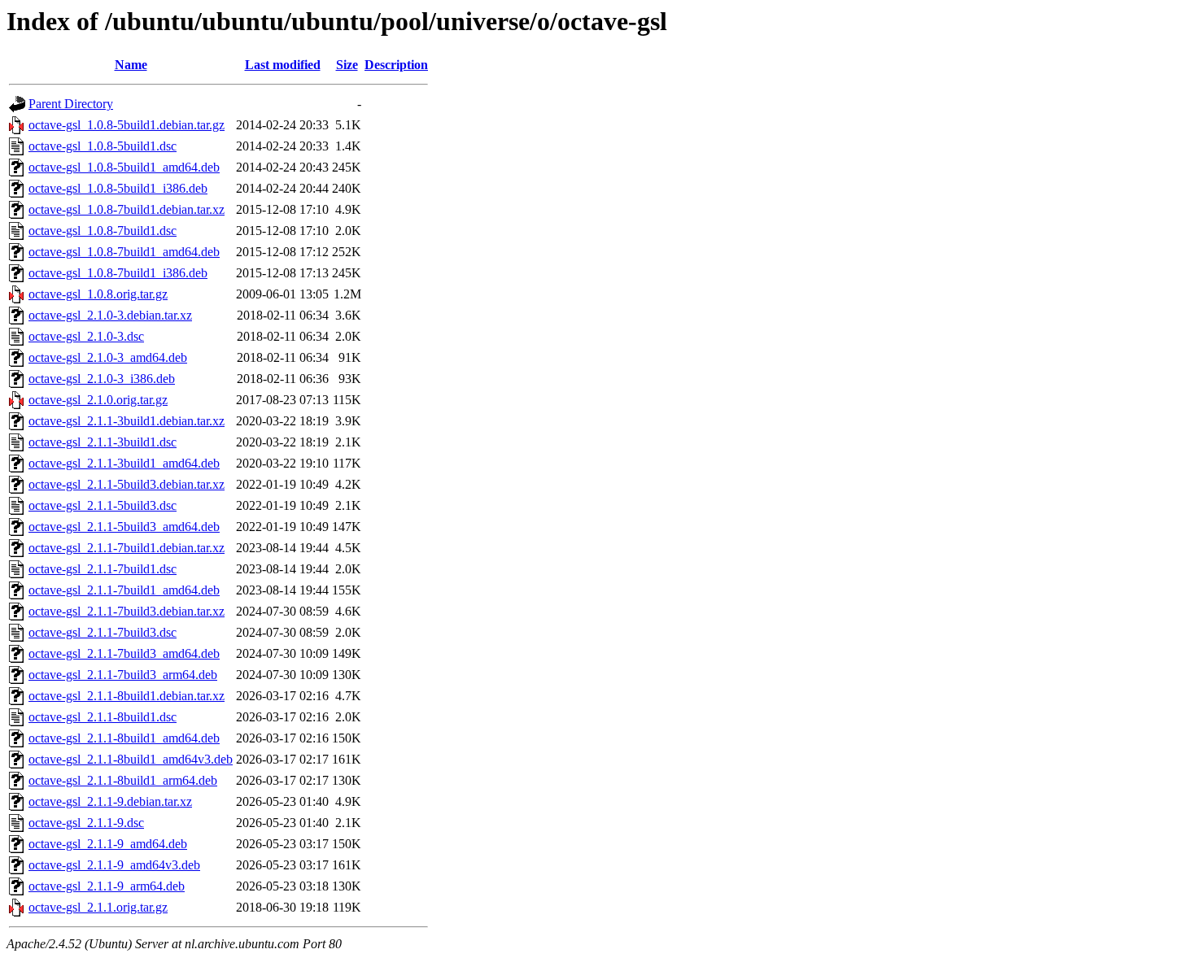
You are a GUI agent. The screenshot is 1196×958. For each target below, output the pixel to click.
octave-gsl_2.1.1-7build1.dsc (102, 569)
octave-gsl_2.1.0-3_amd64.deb (107, 357)
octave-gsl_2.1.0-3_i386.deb (101, 378)
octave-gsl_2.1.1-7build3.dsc (102, 632)
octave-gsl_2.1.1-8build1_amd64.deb (124, 738)
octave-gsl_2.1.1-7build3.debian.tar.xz (126, 611)
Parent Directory (70, 104)
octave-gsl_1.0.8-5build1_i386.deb (117, 188)
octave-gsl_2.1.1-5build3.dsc (102, 505)
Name (131, 65)
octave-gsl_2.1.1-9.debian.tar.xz (110, 801)
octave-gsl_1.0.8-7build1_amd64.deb (124, 252)
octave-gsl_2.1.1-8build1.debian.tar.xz (126, 696)
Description (396, 65)
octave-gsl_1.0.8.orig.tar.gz (98, 294)
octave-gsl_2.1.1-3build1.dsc (102, 442)
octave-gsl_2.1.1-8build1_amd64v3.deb (130, 759)
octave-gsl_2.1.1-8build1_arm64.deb (122, 780)
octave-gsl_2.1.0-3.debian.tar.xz (110, 315)
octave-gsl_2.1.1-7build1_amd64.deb (124, 590)
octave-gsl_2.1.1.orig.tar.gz (98, 907)
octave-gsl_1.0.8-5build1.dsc (102, 146)
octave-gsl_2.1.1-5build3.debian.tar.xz (126, 484)
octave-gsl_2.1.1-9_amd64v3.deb (114, 865)
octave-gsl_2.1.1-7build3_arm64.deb (122, 674)
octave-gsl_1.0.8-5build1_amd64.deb (124, 167)
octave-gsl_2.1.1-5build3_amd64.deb (124, 526)
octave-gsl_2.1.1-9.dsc (86, 823)
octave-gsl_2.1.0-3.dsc (86, 336)
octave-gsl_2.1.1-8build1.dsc (102, 717)
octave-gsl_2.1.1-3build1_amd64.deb (124, 463)
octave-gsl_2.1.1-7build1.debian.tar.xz (126, 548)
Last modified (283, 65)
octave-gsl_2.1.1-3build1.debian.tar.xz (126, 421)
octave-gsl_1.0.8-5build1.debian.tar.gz (126, 125)
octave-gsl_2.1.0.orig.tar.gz (98, 400)
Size (347, 65)
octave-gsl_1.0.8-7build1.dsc (102, 230)
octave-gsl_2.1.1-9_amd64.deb (107, 844)
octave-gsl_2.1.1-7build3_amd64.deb (124, 653)
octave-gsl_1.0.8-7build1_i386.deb (117, 273)
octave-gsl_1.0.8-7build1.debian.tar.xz (126, 209)
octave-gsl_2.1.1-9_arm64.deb (106, 886)
